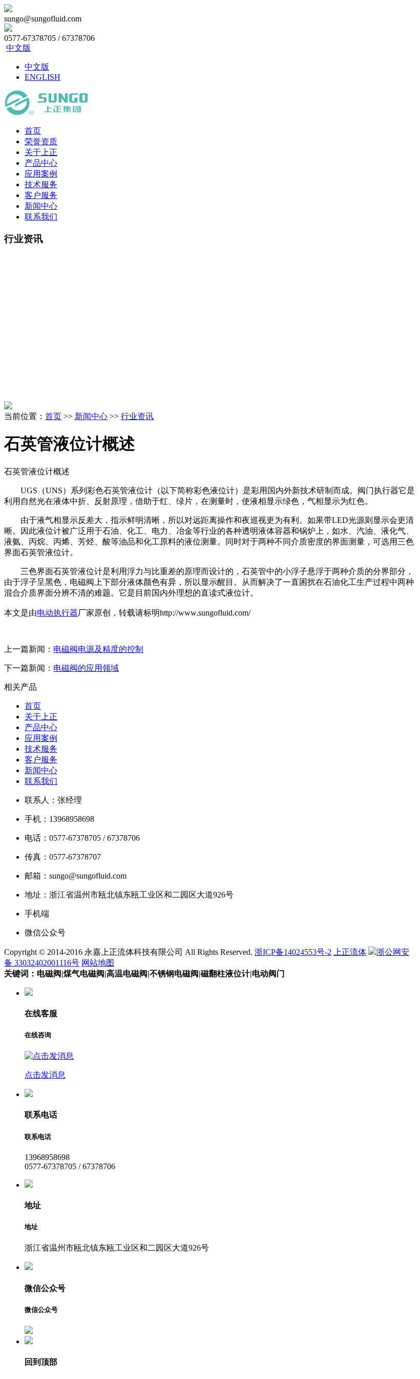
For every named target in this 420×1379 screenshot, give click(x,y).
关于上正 (41, 152)
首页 (33, 130)
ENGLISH (42, 77)
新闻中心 (41, 206)
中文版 (18, 47)
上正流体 (349, 952)
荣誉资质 (41, 141)
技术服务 (41, 184)
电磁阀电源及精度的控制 (98, 649)
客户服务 (41, 195)
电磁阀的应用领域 (86, 668)
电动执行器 (57, 612)
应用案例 (41, 173)
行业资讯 (137, 416)
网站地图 (97, 962)
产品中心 (41, 163)
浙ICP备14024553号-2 (293, 952)
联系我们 (41, 216)
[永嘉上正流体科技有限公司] (46, 112)
